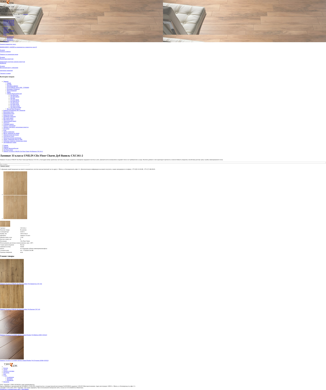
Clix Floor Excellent (15, 107)
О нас (5, 35)
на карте (25, 14)
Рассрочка (6, 32)
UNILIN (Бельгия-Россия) (14, 93)
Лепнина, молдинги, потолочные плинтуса (16, 127)
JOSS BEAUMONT (12, 86)
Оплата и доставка (8, 30)
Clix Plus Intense (14, 96)
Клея (4, 130)
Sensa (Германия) (12, 90)
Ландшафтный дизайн (9, 142)
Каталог (5, 27)
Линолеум (6, 122)
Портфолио (10, 40)
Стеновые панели (8, 124)
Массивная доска (8, 119)
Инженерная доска (8, 113)
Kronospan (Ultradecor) (13, 89)
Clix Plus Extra (14, 95)
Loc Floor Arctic (14, 104)
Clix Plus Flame (14, 102)
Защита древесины (8, 131)
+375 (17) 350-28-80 (8, 24)
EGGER (9, 84)
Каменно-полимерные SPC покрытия (14, 110)
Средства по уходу (8, 136)
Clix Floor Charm (15, 106)
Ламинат (5, 81)
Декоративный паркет (9, 121)
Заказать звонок (5, 166)
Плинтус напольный (9, 125)
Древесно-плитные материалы (12, 138)
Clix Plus (12, 98)
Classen (9, 83)
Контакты (6, 41)
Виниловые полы (8, 112)
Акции (5, 29)
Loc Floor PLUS (14, 101)
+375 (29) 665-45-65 (8, 21)
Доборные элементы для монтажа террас (15, 141)
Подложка (6, 128)
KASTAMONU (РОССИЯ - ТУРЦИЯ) (18, 87)
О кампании (10, 37)
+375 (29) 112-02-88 (8, 20)
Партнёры (10, 38)
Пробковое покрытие (9, 116)
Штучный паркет (8, 118)
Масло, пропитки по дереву (11, 133)
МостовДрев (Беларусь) (13, 109)
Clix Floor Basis (14, 99)
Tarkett (9, 92)
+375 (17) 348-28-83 (8, 23)
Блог (4, 33)
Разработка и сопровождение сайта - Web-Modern (14, 389)
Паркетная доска (8, 115)
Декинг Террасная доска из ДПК (12, 139)
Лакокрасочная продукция (11, 135)
